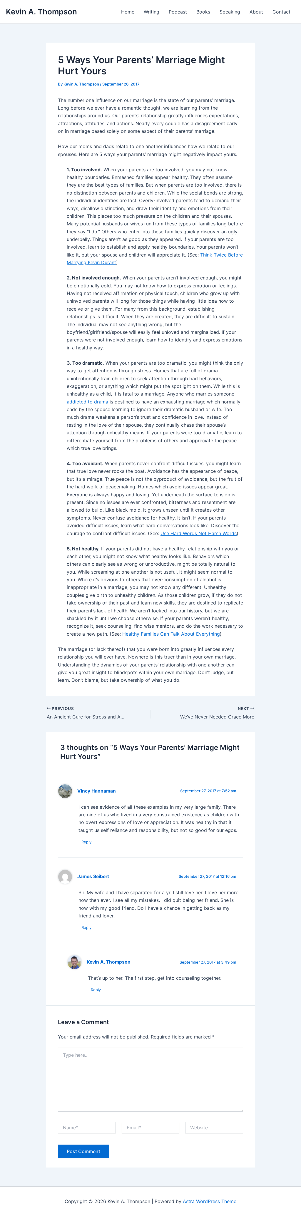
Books (203, 12)
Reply (86, 842)
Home (127, 12)
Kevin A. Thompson (41, 11)
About (256, 12)
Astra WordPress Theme (209, 1201)
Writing (151, 12)
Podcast (178, 12)
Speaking (230, 12)
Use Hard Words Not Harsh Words (198, 533)
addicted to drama (87, 402)
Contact (281, 12)
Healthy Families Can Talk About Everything (171, 634)
